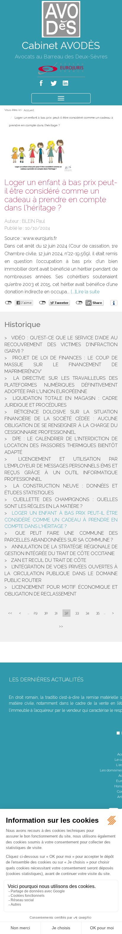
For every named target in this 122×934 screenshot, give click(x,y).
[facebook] (42, 82)
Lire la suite (87, 292)
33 (77, 613)
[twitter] (54, 82)
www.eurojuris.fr (40, 238)
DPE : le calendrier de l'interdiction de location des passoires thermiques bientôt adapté (61, 445)
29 (35, 613)
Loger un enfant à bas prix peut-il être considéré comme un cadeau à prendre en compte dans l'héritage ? (61, 519)
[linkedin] (66, 82)
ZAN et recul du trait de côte (48, 560)
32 (66, 613)
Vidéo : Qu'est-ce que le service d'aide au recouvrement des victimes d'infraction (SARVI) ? (61, 344)
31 (56, 613)
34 (87, 613)
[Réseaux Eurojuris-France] (61, 67)
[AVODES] (61, 18)
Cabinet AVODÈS (61, 45)
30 (46, 613)
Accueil (29, 110)
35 (97, 613)
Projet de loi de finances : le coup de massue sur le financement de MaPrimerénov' (61, 364)
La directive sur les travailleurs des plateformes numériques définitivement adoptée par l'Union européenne (61, 385)
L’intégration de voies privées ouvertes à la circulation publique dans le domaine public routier (61, 573)
